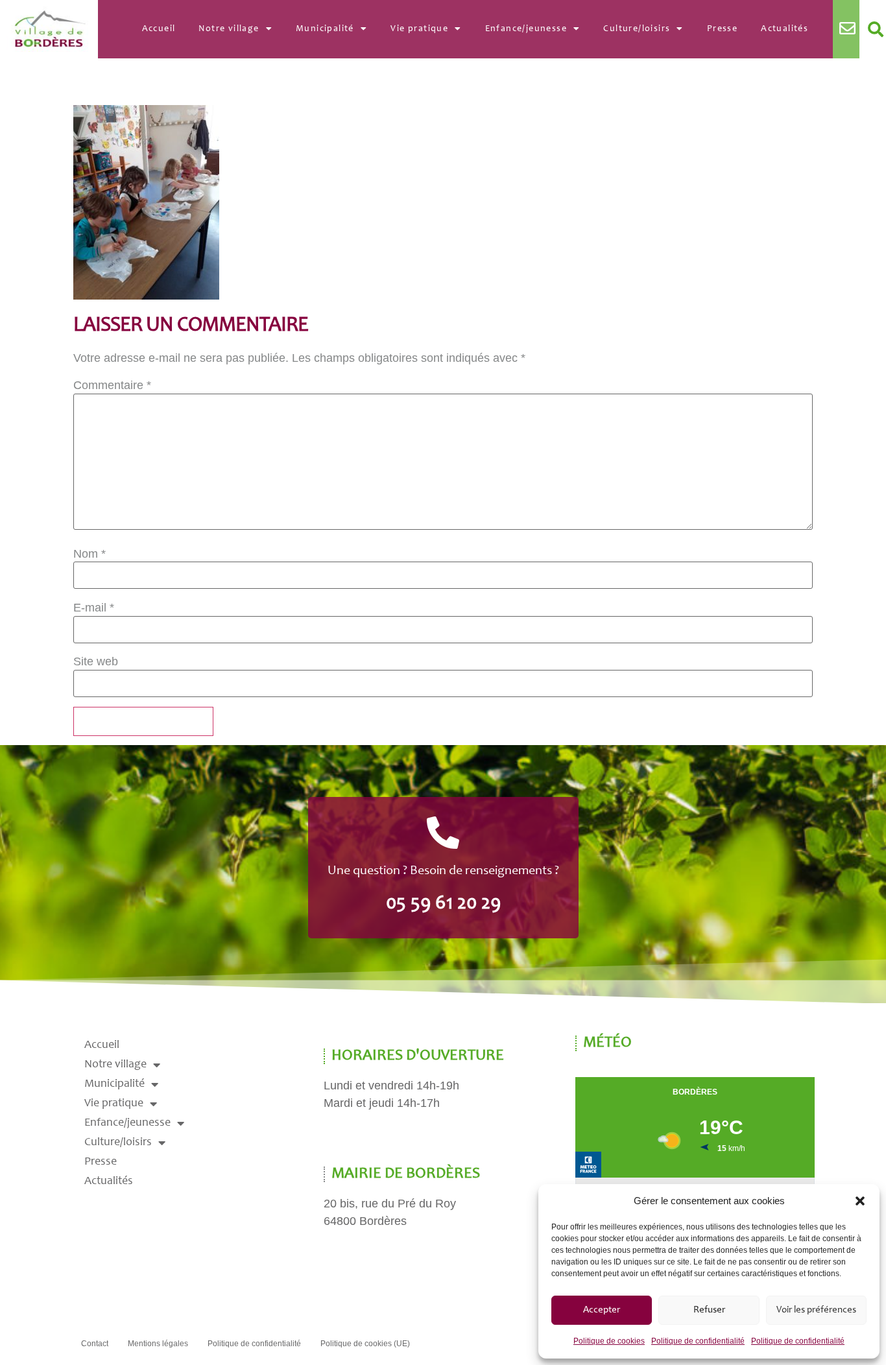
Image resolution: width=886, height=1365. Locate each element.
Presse (722, 29)
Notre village (228, 29)
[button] (860, 1200)
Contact (94, 1343)
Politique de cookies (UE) (365, 1343)
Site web (95, 661)
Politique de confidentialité (698, 1341)
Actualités (784, 29)
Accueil (159, 29)
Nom (89, 554)
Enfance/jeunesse (526, 29)
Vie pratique (419, 29)
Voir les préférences (816, 1310)
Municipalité (325, 29)
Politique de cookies (609, 1341)
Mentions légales (158, 1343)
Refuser (709, 1310)
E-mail (93, 607)
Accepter (601, 1310)
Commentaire (112, 385)
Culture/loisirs (636, 29)
